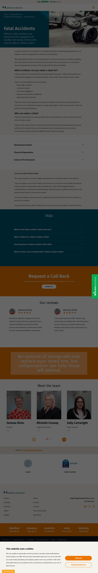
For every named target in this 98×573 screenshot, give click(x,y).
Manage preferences (78, 565)
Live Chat (8, 571)
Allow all (78, 558)
